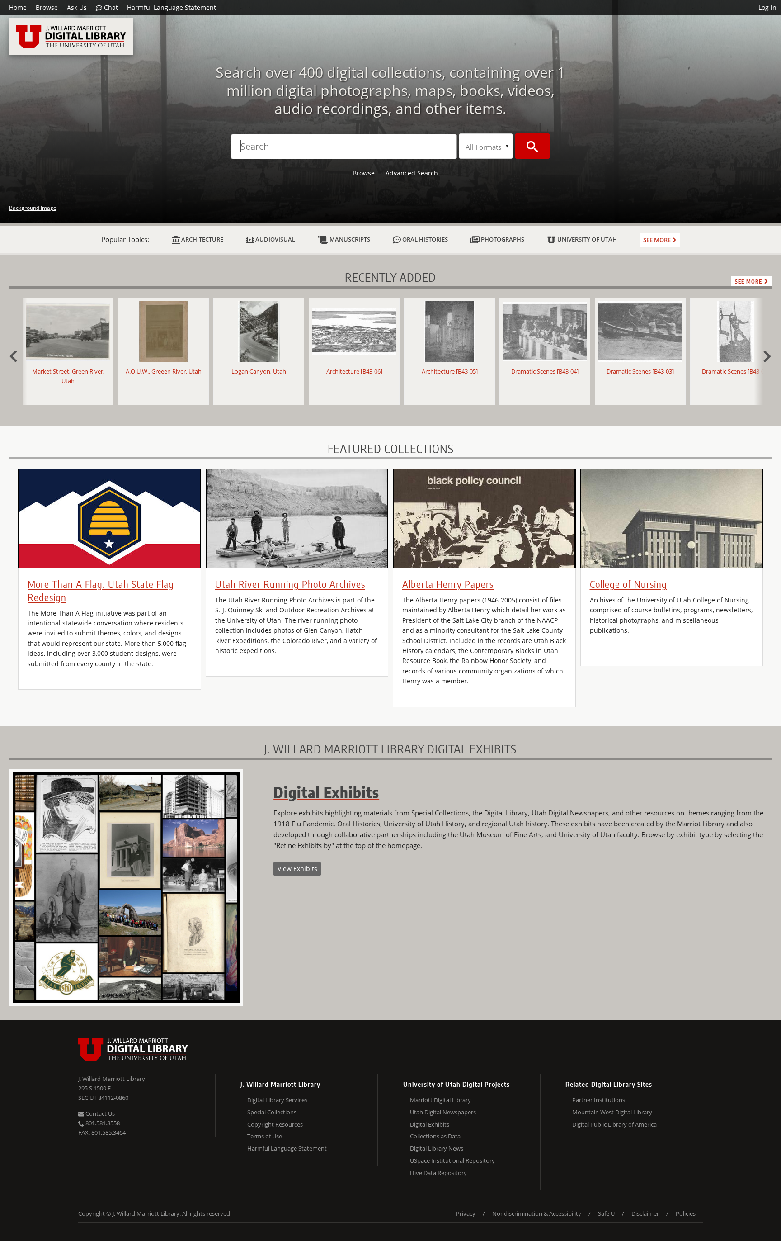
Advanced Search (412, 173)
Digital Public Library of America (614, 1124)
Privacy (465, 1213)
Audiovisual (274, 239)
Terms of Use (264, 1136)
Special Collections (271, 1112)
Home (18, 7)
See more (657, 240)
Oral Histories (424, 239)
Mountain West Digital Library (612, 1112)
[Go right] (763, 355)
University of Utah (586, 239)
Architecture (201, 239)
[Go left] (18, 355)
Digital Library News (436, 1148)
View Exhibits (297, 868)
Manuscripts (349, 239)
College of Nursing (628, 584)
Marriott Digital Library (440, 1100)
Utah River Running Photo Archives (290, 584)
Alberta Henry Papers (448, 584)
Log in (767, 7)
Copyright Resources (275, 1124)
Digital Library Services (277, 1100)
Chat (110, 7)
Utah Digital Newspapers (443, 1112)
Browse (47, 7)
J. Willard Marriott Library (111, 1079)
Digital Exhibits (429, 1124)
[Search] (532, 146)
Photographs (502, 239)
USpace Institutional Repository (452, 1160)
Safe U (606, 1213)
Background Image (32, 208)
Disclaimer (645, 1213)
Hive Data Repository (438, 1173)
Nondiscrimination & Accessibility (536, 1213)
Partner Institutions (598, 1100)
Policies (686, 1213)
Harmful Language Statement (171, 7)
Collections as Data (435, 1136)
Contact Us (99, 1113)
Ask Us (77, 7)
